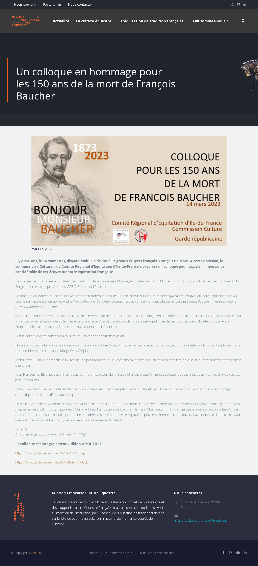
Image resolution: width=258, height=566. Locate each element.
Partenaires (52, 4)
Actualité (61, 21)
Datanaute (35, 553)
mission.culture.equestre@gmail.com (201, 520)
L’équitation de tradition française (152, 21)
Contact (92, 553)
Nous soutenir (25, 4)
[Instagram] (232, 4)
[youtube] (238, 552)
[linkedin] (245, 552)
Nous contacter (80, 4)
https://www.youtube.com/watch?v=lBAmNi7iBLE (51, 462)
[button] (243, 21)
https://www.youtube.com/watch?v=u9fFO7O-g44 (52, 453)
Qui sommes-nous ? (210, 21)
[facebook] (223, 552)
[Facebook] (226, 4)
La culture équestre (93, 21)
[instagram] (230, 552)
